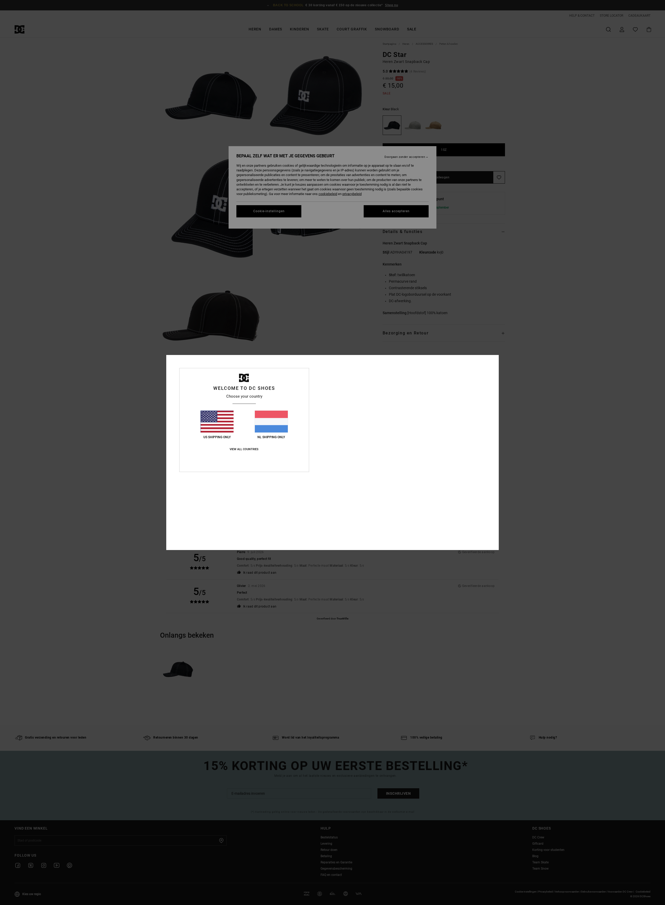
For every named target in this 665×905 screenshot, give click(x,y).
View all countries (244, 449)
